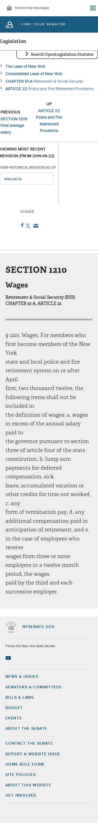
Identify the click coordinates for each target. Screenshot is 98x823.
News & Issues (21, 677)
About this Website (28, 785)
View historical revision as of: (28, 167)
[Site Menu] (92, 8)
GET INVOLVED (20, 795)
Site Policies (20, 775)
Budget (14, 708)
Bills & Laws (19, 698)
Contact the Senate (29, 743)
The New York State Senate (32, 8)
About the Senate (26, 729)
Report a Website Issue (32, 754)
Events (13, 718)
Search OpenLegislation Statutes (62, 54)
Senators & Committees (33, 687)
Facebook (21, 225)
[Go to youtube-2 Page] (8, 658)
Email (34, 225)
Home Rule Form (24, 764)
